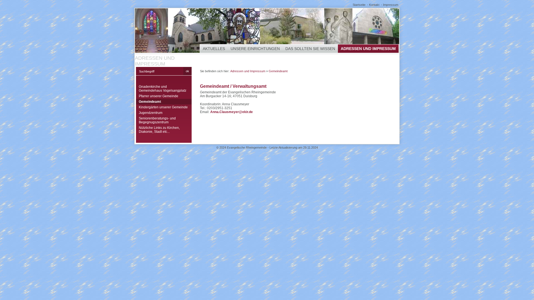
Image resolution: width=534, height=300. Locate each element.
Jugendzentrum (150, 113)
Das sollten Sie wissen (310, 48)
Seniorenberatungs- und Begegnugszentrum (157, 120)
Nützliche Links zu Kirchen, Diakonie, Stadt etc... (159, 130)
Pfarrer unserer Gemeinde (158, 96)
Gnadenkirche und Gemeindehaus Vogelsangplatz (162, 88)
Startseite (359, 4)
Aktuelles (214, 48)
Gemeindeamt (150, 102)
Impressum (390, 4)
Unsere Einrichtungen (255, 48)
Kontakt (374, 4)
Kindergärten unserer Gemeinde (163, 107)
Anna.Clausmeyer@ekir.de (231, 112)
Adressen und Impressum (368, 48)
